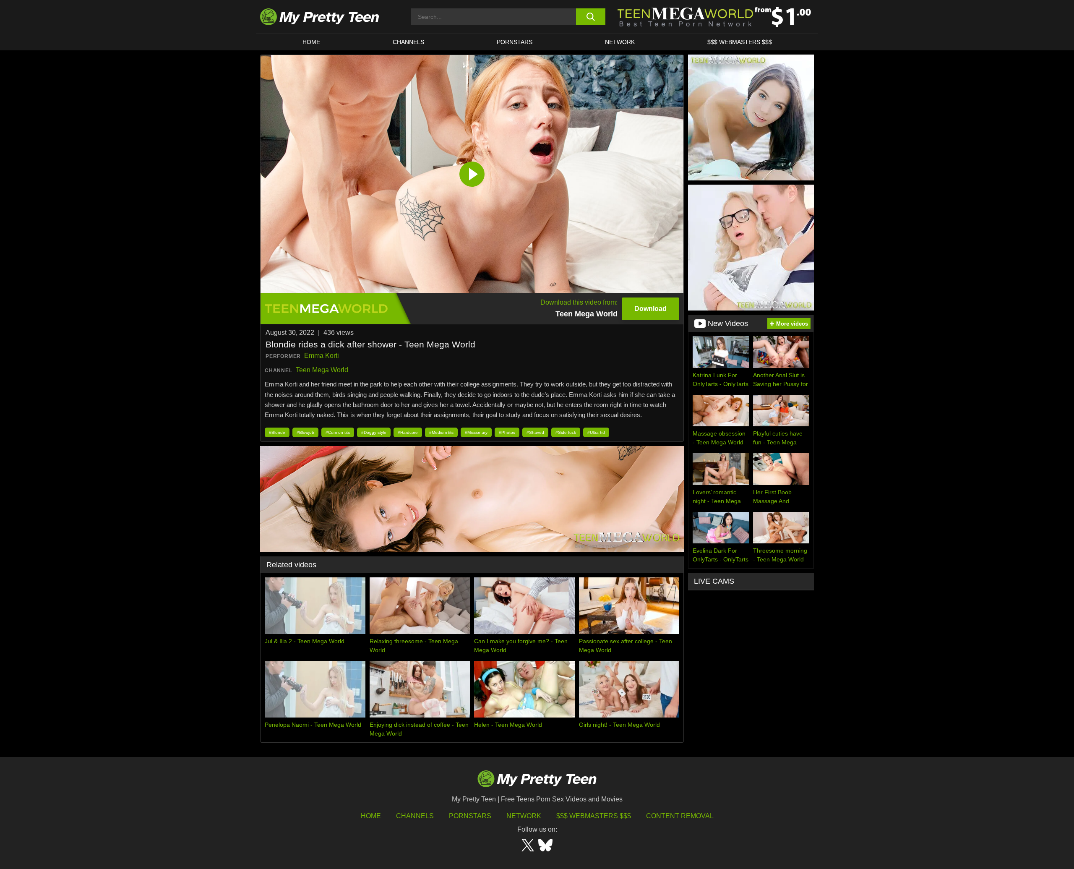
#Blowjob (305, 432)
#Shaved (535, 432)
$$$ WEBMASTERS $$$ (739, 42)
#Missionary (476, 432)
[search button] (590, 16)
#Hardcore (408, 432)
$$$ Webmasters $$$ (593, 815)
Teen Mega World (322, 369)
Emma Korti (321, 355)
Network (620, 42)
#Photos (507, 432)
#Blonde (277, 432)
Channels (415, 815)
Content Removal (680, 815)
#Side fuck (565, 432)
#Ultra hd (596, 432)
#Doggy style (373, 432)
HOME (311, 42)
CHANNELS (408, 42)
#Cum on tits (338, 432)
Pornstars (514, 42)
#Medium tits (441, 432)
